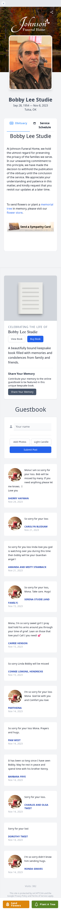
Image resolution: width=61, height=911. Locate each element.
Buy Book (35, 339)
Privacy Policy (21, 896)
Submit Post (30, 449)
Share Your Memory (22, 391)
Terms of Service (40, 896)
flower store (15, 212)
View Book (16, 339)
